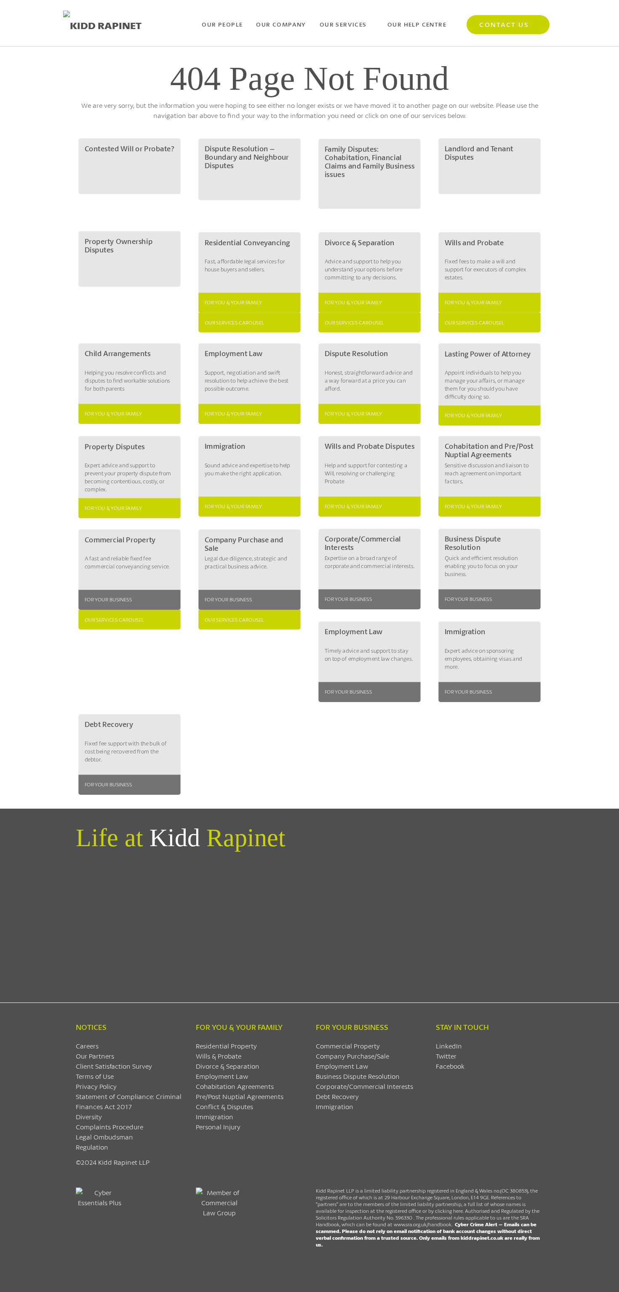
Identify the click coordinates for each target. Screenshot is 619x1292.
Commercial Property (348, 1045)
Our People (222, 24)
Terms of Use (95, 1076)
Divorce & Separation (227, 1065)
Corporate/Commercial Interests (364, 1086)
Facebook (450, 1065)
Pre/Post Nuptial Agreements (239, 1096)
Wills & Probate (218, 1055)
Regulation (92, 1146)
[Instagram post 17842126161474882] (349, 872)
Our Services (343, 24)
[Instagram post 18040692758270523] (427, 872)
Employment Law (222, 1076)
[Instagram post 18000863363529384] (506, 872)
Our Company (281, 24)
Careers (87, 1045)
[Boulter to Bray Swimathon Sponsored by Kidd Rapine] (270, 882)
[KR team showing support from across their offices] (192, 922)
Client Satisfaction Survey (114, 1065)
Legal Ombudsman (104, 1136)
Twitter (446, 1055)
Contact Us (503, 24)
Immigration (214, 1116)
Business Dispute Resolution (358, 1076)
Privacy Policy (96, 1086)
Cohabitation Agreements (235, 1086)
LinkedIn (449, 1045)
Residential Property (226, 1045)
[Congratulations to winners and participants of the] (113, 887)
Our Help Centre (416, 24)
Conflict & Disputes (224, 1106)
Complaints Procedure (109, 1126)
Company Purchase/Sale (352, 1055)
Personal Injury (218, 1126)
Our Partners (95, 1055)
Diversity (89, 1116)
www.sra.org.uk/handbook (422, 1224)
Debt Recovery (337, 1096)
